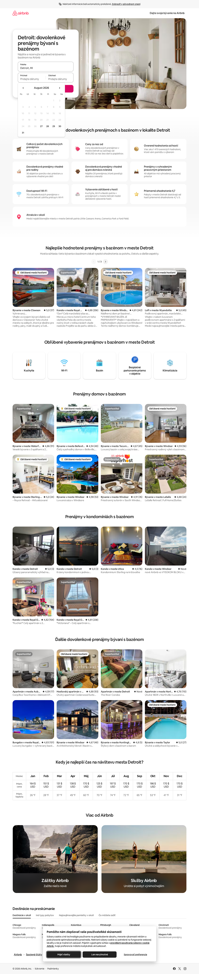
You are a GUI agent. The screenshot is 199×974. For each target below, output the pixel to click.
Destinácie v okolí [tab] (22, 915)
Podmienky (53, 968)
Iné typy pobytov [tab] (45, 915)
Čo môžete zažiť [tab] (107, 915)
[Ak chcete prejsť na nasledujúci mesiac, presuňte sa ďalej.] (59, 88)
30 (60, 126)
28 (47, 126)
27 (41, 126)
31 (23, 132)
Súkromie (39, 968)
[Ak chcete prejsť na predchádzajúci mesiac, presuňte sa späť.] (23, 88)
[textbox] (31, 79)
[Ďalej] (105, 261)
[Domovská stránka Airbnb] (21, 13)
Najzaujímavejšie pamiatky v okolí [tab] (76, 915)
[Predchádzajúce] (93, 261)
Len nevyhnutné (99, 954)
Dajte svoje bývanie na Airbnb (167, 13)
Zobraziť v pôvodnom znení (126, 4)
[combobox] (45, 68)
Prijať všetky (63, 954)
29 (53, 126)
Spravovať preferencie (135, 954)
